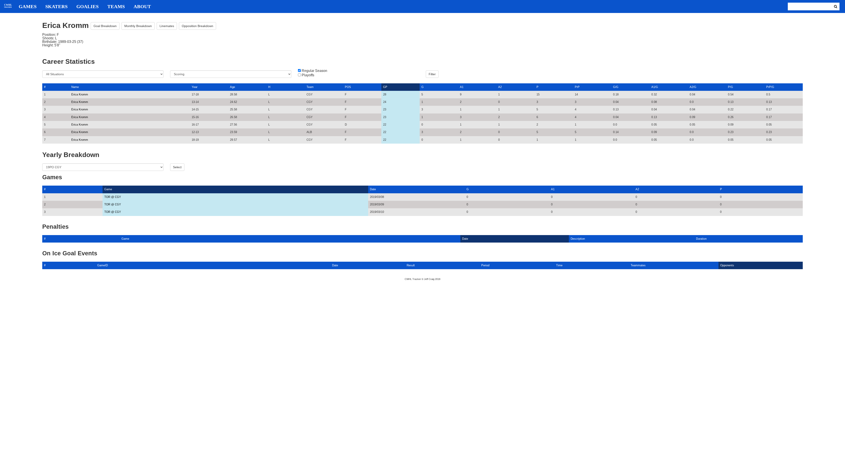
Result (411, 265)
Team (310, 87)
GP (385, 87)
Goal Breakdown (105, 26)
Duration (701, 238)
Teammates (638, 265)
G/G (615, 87)
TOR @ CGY (112, 197)
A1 (461, 87)
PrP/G (770, 87)
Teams (116, 6)
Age (232, 87)
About (142, 6)
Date (373, 189)
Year (194, 87)
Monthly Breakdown (138, 26)
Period (485, 265)
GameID (102, 265)
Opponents (727, 265)
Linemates (167, 26)
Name (75, 87)
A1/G (654, 87)
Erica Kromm (79, 94)
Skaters (56, 6)
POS (348, 87)
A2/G (693, 87)
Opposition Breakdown (197, 26)
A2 (500, 87)
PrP (577, 87)
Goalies (87, 6)
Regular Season (314, 71)
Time (559, 265)
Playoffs (308, 75)
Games (28, 6)
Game (108, 189)
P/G (730, 87)
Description (578, 238)
